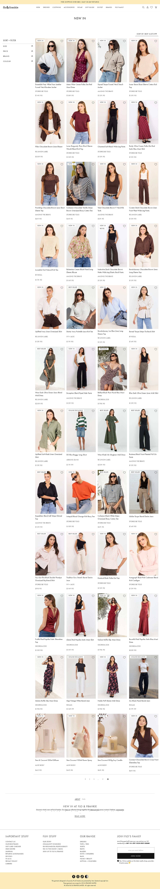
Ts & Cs (8, 859)
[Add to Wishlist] (62, 41)
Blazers (83, 851)
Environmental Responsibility (55, 846)
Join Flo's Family (129, 836)
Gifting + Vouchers (88, 861)
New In (67, 809)
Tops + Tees (84, 844)
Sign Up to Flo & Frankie (53, 851)
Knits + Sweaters (87, 854)
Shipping (9, 851)
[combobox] (147, 34)
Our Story (47, 842)
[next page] (108, 779)
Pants (82, 849)
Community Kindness (52, 844)
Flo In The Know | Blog (53, 849)
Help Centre (10, 849)
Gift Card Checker (13, 846)
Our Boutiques (12, 844)
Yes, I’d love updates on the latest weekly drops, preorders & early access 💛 (137, 862)
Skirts (82, 846)
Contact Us (10, 842)
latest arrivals (94, 809)
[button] (18, 46)
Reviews (9, 856)
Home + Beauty (86, 859)
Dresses (83, 842)
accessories (120, 809)
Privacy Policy (11, 861)
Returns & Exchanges (15, 854)
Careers (9, 864)
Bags (82, 856)
